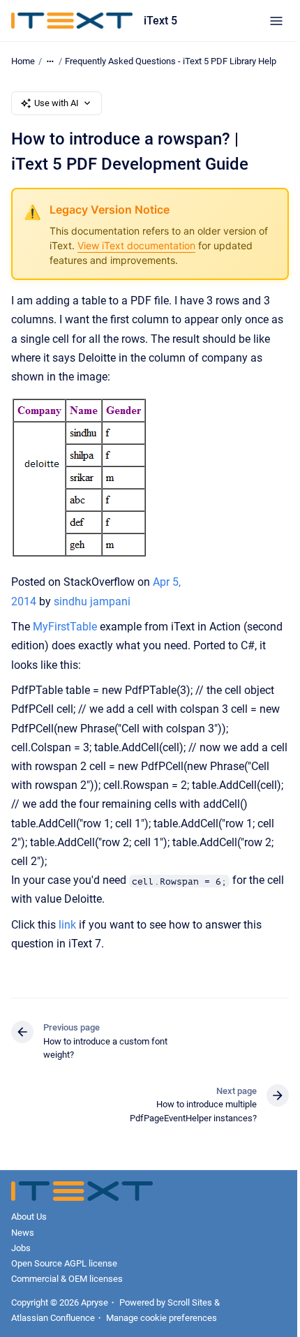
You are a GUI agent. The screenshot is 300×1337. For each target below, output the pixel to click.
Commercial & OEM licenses (67, 1278)
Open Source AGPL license (64, 1263)
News (22, 1232)
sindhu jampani (92, 601)
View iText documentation (136, 245)
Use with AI (56, 103)
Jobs (21, 1248)
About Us (29, 1216)
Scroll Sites (189, 1302)
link (67, 924)
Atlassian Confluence (53, 1318)
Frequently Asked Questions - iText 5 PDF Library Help (170, 61)
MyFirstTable (65, 626)
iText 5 (160, 20)
